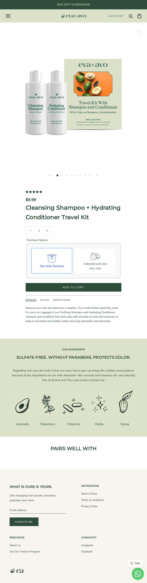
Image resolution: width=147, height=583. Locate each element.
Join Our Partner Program (25, 551)
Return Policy (89, 493)
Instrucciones (61, 300)
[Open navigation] (8, 16)
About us (15, 545)
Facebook (86, 551)
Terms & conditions (92, 500)
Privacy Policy (89, 506)
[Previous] (50, 175)
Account (116, 16)
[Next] (97, 175)
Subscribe (24, 521)
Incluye (44, 300)
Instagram (87, 545)
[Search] (131, 16)
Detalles (31, 300)
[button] (34, 192)
